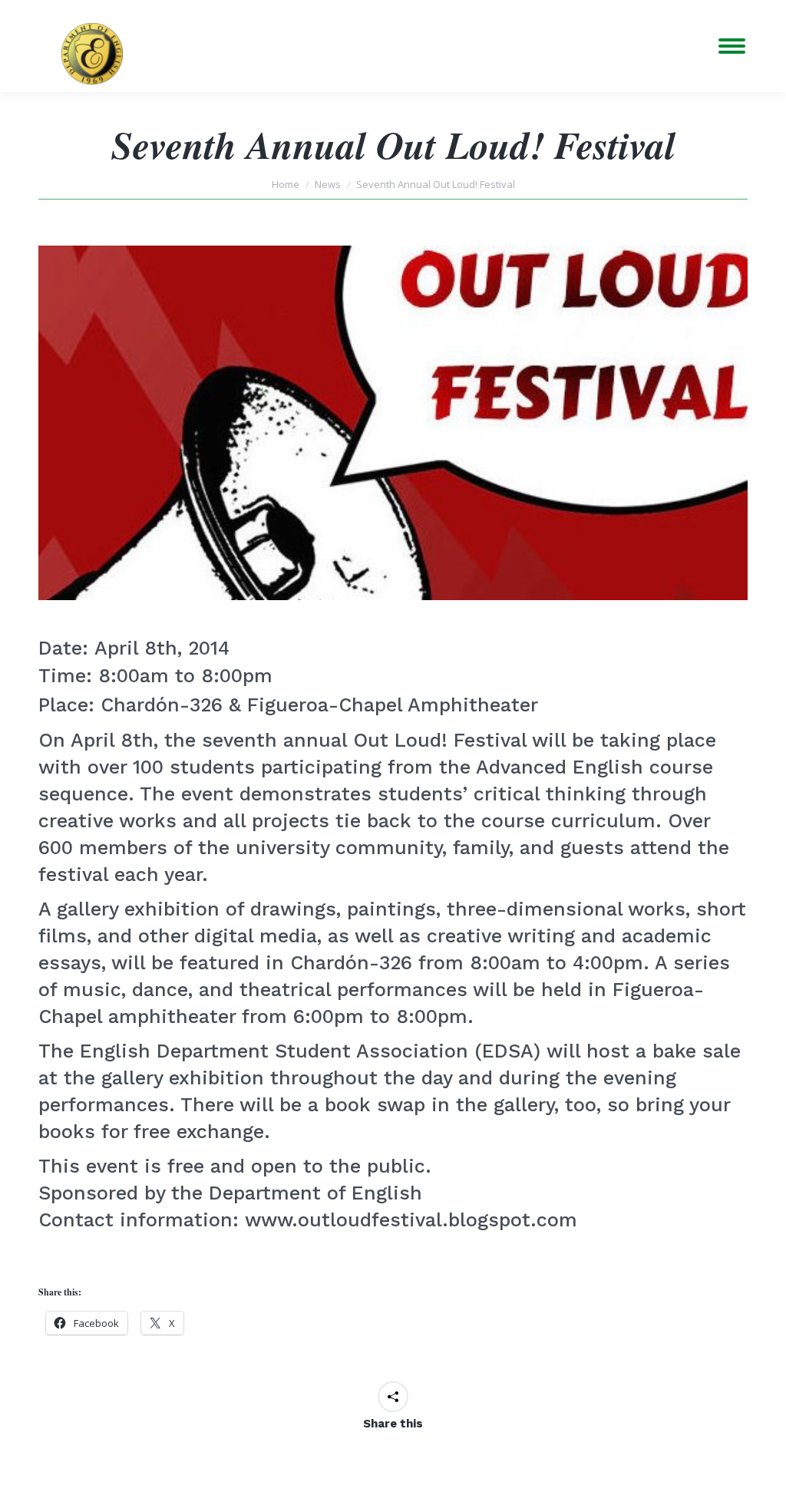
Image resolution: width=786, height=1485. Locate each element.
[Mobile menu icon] (732, 46)
